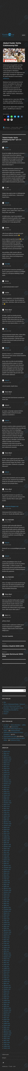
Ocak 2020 (6, 812)
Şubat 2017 (6, 877)
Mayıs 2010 (7, 1014)
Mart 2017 (6, 875)
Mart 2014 (6, 939)
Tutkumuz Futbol (15, 740)
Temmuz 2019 (7, 823)
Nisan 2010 (6, 1015)
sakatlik (15, 128)
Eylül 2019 (6, 819)
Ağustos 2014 (7, 930)
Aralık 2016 (7, 880)
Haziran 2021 (7, 783)
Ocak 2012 (6, 977)
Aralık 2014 (7, 922)
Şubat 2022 (7, 768)
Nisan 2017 (6, 873)
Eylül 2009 (6, 1029)
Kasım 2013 (7, 947)
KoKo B (7, 203)
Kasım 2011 (7, 981)
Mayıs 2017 (6, 871)
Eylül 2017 (6, 863)
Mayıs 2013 (6, 958)
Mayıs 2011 (6, 991)
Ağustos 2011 (7, 985)
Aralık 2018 (7, 837)
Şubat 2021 (6, 791)
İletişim (4, 1057)
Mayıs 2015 (7, 913)
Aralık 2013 (6, 945)
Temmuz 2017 (7, 867)
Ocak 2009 (6, 1044)
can (6, 329)
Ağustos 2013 (7, 953)
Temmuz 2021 (7, 781)
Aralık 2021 (7, 772)
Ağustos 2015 (7, 907)
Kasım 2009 (7, 1025)
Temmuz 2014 (7, 932)
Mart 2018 (6, 852)
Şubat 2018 (6, 854)
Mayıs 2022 (7, 762)
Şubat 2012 (6, 975)
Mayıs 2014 (7, 936)
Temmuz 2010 (7, 1010)
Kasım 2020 (7, 795)
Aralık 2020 (7, 793)
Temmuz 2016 (7, 890)
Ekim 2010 (6, 1004)
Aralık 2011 (6, 979)
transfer (18, 128)
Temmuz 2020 (7, 802)
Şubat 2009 (7, 1042)
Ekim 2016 (6, 884)
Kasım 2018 (7, 839)
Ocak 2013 (6, 966)
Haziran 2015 (7, 911)
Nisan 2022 (7, 764)
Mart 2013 (6, 962)
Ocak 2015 (6, 920)
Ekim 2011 (6, 983)
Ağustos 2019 (7, 821)
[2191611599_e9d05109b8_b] (14, 55)
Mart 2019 (6, 831)
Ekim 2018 (6, 840)
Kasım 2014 (7, 924)
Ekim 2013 (6, 949)
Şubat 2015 (6, 918)
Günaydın (6, 711)
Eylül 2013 (6, 951)
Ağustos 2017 (7, 865)
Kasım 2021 (7, 774)
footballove (7, 127)
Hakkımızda (5, 1054)
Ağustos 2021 (7, 780)
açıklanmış (6, 78)
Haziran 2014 (7, 934)
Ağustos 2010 (7, 1008)
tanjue (6, 147)
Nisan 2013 (6, 960)
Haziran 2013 (7, 956)
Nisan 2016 (7, 896)
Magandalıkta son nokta (10, 736)
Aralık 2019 (7, 814)
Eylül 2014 (6, 928)
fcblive (20, 127)
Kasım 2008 (7, 1048)
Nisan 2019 (7, 829)
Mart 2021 (6, 789)
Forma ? (6, 713)
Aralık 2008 (7, 1046)
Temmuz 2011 (7, 987)
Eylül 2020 (6, 799)
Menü (23, 35)
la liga (11, 128)
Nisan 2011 (6, 993)
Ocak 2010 (6, 1021)
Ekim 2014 (6, 926)
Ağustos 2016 (7, 888)
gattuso (4, 128)
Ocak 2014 (6, 943)
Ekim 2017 (6, 861)
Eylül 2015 (6, 905)
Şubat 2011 (6, 996)
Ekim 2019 (6, 818)
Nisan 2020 (7, 806)
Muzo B (7, 380)
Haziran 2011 (7, 989)
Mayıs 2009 (7, 1036)
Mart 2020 (6, 808)
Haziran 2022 (7, 761)
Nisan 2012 (6, 972)
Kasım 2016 (7, 882)
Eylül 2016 (6, 886)
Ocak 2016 (6, 901)
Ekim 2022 (6, 753)
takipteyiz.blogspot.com (11, 506)
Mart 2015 (6, 917)
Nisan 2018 (6, 850)
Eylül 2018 (6, 842)
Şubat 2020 (7, 810)
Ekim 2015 (6, 903)
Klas (5, 702)
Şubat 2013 (6, 964)
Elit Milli (7, 264)
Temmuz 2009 (7, 1033)
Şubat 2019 (7, 833)
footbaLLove (5, 1066)
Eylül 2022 (6, 755)
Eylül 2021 (6, 778)
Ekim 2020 (6, 797)
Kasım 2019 (7, 816)
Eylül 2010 (6, 1006)
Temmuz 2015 (7, 909)
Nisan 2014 (6, 937)
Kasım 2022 (7, 751)
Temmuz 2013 (7, 955)
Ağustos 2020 (7, 800)
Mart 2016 (6, 897)
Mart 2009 (6, 1040)
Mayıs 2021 (7, 785)
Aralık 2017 (6, 858)
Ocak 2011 (6, 998)
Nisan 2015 (6, 915)
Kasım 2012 (7, 970)
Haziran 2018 (7, 846)
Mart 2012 (6, 974)
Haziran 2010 (7, 1012)
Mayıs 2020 (7, 804)
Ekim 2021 (6, 776)
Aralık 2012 (7, 968)
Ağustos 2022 (7, 757)
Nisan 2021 (6, 787)
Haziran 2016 (7, 892)
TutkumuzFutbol (15, 730)
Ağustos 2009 (7, 1031)
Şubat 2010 (6, 1019)
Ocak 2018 (6, 856)
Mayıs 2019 (7, 827)
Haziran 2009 (7, 1034)
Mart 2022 (6, 766)
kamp (8, 128)
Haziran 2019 (7, 825)
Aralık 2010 (7, 1000)
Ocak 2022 (6, 770)
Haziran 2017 (7, 869)
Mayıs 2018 (7, 848)
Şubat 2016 (7, 899)
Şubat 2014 (6, 941)
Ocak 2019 (6, 835)
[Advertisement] (14, 17)
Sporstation (15, 726)
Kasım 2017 (7, 859)
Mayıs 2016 (7, 894)
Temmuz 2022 (7, 759)
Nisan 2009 (7, 1038)
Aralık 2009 (7, 1023)
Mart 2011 (6, 995)
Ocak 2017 (6, 878)
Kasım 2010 (7, 1002)
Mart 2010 (6, 1017)
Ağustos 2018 (7, 844)
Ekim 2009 (6, 1027)
